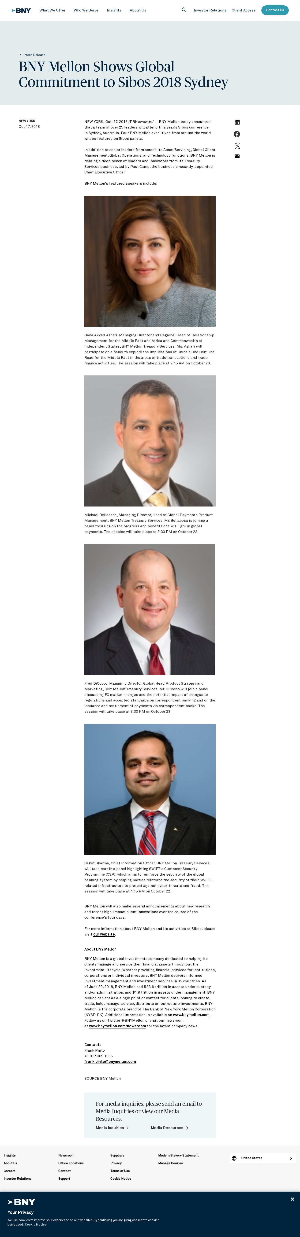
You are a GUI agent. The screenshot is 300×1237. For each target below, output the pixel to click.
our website (104, 934)
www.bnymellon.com (191, 1015)
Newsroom (66, 1155)
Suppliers (117, 1155)
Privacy (116, 1163)
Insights (10, 1155)
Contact (64, 1171)
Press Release (34, 55)
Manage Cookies (170, 1163)
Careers (9, 1171)
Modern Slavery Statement (178, 1155)
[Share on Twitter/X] (237, 148)
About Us (10, 1163)
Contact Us (275, 10)
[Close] (292, 1199)
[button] (52, 10)
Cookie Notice (120, 1178)
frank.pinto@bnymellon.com (110, 1062)
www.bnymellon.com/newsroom (117, 1026)
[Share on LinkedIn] (237, 125)
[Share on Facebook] (237, 137)
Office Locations (71, 1163)
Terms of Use (120, 1171)
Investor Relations (17, 1178)
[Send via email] (237, 159)
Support (64, 1178)
